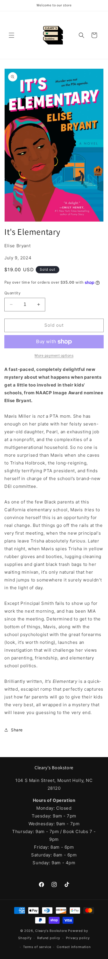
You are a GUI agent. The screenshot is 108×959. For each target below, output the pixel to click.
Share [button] (17, 729)
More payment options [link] (54, 355)
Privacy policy (78, 938)
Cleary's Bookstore (51, 931)
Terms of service (37, 947)
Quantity (12, 293)
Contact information (73, 947)
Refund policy (48, 938)
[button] (11, 35)
